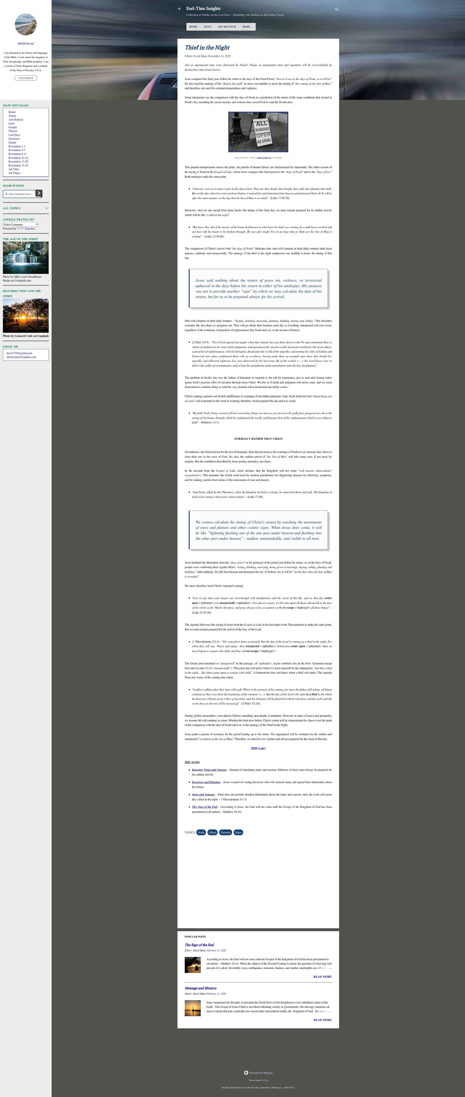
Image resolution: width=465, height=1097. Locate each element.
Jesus (207, 26)
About (12, 116)
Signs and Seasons (203, 794)
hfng (266, 1080)
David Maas (26, 43)
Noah (201, 832)
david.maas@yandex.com (21, 357)
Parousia (226, 832)
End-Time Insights (203, 8)
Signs (238, 832)
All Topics (15, 173)
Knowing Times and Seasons (209, 770)
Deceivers (14, 138)
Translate (30, 228)
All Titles (14, 169)
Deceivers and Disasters (206, 782)
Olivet (212, 832)
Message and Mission (200, 988)
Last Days (14, 135)
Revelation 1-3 (17, 146)
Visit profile (25, 77)
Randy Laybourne (264, 157)
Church (13, 131)
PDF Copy (258, 748)
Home (193, 26)
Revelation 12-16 (18, 157)
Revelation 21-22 (18, 165)
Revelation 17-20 (18, 161)
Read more (323, 976)
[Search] (337, 9)
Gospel (13, 127)
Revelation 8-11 (18, 154)
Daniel (12, 142)
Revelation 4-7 (17, 150)
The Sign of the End (204, 807)
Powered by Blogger (260, 1072)
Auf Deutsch (227, 26)
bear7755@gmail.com (19, 353)
